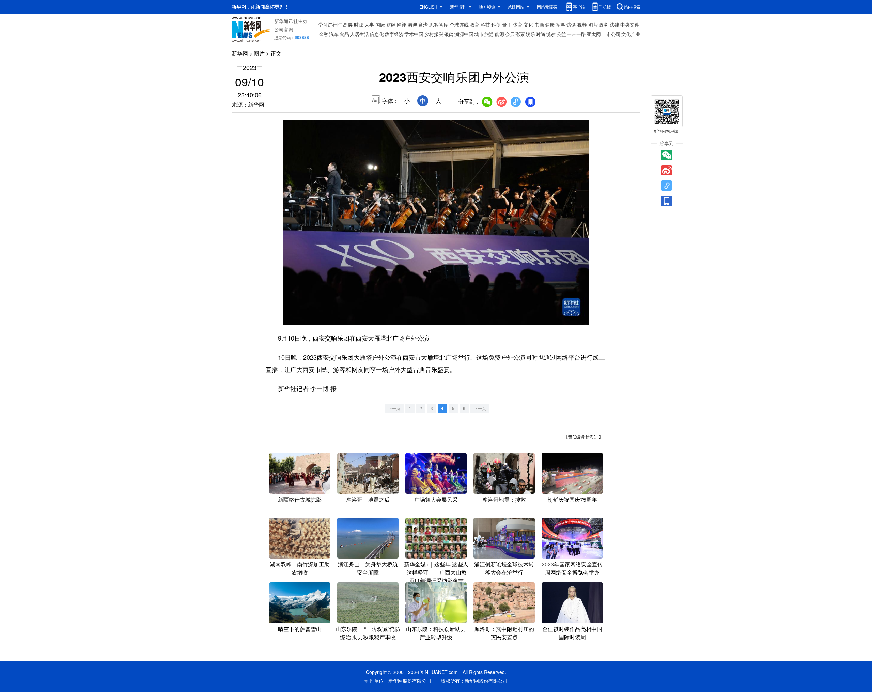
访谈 (571, 24)
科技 (485, 24)
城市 (479, 34)
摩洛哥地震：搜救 (504, 499)
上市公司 (611, 34)
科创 (496, 24)
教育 (474, 24)
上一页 (394, 408)
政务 (603, 24)
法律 (614, 24)
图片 (593, 24)
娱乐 (530, 34)
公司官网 (283, 29)
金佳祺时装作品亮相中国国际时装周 (572, 633)
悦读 (551, 34)
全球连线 (459, 24)
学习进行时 (330, 24)
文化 (528, 24)
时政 (358, 24)
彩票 (520, 34)
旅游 (489, 34)
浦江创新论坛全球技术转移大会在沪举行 (504, 568)
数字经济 (394, 34)
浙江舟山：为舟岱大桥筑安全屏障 (368, 568)
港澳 (412, 24)
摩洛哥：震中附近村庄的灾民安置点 (504, 633)
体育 (518, 24)
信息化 (377, 34)
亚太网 (594, 34)
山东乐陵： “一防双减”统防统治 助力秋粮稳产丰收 (368, 633)
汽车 (334, 34)
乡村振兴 (433, 34)
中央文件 (629, 24)
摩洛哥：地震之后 (368, 499)
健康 (550, 24)
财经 (391, 24)
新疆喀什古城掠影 (300, 499)
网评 (401, 24)
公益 (561, 34)
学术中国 (413, 34)
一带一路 (576, 34)
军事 (560, 24)
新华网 (240, 53)
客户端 (579, 7)
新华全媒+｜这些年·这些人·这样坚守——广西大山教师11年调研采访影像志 (436, 572)
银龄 (449, 34)
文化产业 (630, 34)
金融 (323, 34)
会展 (510, 34)
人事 (369, 24)
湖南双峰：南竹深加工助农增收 (300, 568)
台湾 (423, 24)
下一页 (480, 408)
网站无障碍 (547, 7)
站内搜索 (632, 7)
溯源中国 (463, 34)
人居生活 (359, 34)
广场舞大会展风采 (436, 499)
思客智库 (438, 24)
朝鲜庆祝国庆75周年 (572, 499)
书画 (539, 24)
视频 (582, 24)
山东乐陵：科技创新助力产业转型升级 (436, 633)
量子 (507, 24)
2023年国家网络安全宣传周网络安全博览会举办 (572, 568)
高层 (348, 24)
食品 (344, 34)
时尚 (540, 34)
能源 (499, 34)
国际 (380, 24)
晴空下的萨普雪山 (300, 629)
